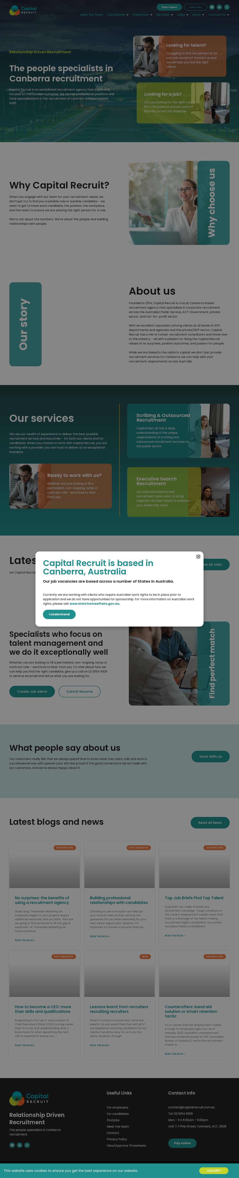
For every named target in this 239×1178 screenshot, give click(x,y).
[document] (119, 589)
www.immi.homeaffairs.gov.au (94, 604)
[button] (198, 556)
